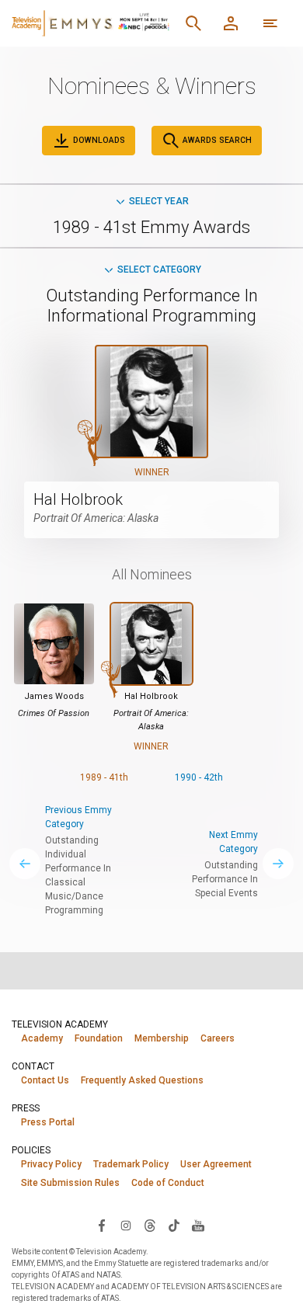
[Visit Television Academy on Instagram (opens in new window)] (126, 1224)
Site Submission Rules (70, 1182)
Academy (42, 1038)
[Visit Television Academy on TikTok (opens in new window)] (174, 1224)
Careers (217, 1038)
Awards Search (216, 140)
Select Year (159, 201)
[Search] (193, 23)
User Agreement (216, 1164)
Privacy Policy (51, 1164)
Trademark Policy (131, 1164)
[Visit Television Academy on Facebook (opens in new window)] (102, 1224)
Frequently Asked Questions (142, 1080)
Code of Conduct (167, 1182)
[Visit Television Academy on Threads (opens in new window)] (150, 1224)
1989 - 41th (104, 777)
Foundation (99, 1038)
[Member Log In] (230, 23)
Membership (161, 1038)
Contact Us (45, 1080)
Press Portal (48, 1122)
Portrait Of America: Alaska (95, 518)
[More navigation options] (270, 23)
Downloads (98, 140)
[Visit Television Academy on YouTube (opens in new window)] (198, 1224)
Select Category (159, 269)
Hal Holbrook (78, 499)
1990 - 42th (199, 777)
